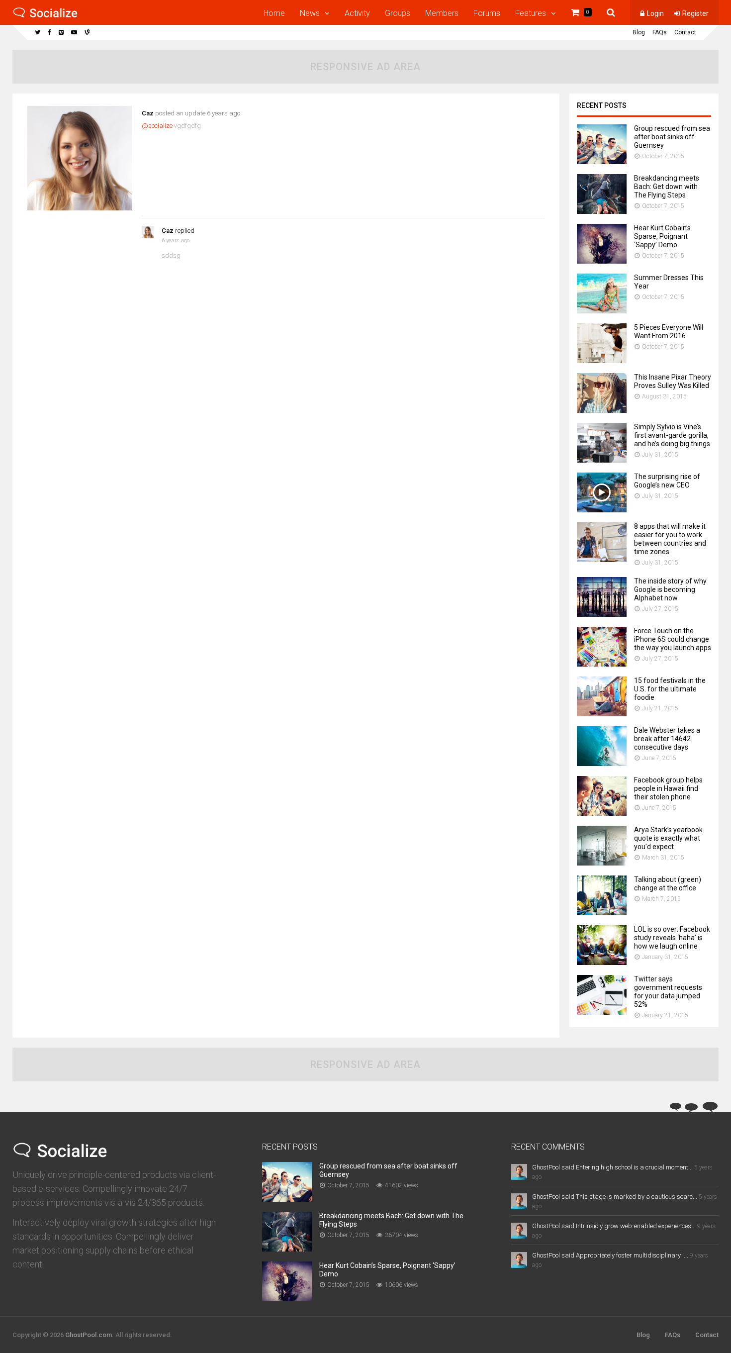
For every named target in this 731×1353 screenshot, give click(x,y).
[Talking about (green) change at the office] (602, 912)
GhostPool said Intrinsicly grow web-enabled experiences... (614, 1226)
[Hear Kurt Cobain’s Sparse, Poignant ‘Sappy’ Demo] (602, 261)
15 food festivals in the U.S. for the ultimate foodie (670, 688)
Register (695, 13)
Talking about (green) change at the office (667, 883)
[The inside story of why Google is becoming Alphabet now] (602, 614)
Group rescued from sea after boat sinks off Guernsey (672, 136)
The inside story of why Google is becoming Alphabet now (670, 589)
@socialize (157, 125)
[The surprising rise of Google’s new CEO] (602, 509)
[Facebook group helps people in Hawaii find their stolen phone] (602, 813)
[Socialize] (45, 15)
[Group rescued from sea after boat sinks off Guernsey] (602, 161)
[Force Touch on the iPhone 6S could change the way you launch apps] (602, 664)
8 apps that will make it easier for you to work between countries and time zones (670, 539)
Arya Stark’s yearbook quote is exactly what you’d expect (668, 838)
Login (655, 13)
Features (530, 13)
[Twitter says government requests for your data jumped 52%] (602, 1012)
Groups (397, 13)
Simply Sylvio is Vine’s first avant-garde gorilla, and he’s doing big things (672, 435)
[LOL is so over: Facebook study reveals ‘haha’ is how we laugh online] (602, 962)
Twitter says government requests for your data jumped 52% (668, 991)
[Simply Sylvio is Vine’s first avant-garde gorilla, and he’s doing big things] (602, 460)
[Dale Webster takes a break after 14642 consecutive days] (602, 763)
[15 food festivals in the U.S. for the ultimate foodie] (602, 713)
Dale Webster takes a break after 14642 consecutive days (667, 738)
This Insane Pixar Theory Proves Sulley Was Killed (672, 381)
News (310, 13)
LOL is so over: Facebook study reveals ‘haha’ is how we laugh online (672, 937)
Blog (639, 32)
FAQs (659, 32)
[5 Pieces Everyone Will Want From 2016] (602, 360)
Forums (486, 13)
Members (441, 13)
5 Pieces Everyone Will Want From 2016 (668, 331)
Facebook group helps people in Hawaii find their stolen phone (668, 788)
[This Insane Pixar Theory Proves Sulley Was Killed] (602, 410)
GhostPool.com (88, 1335)
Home (274, 13)
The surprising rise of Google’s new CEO (667, 481)
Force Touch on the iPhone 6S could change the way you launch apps (672, 639)
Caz (148, 113)
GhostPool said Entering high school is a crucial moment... (612, 1167)
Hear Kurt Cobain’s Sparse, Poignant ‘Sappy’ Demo (662, 236)
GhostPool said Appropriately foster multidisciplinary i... (610, 1255)
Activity (357, 13)
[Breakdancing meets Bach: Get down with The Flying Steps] (602, 211)
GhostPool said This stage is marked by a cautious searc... (614, 1196)
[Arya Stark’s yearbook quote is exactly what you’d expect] (602, 863)
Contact (685, 32)
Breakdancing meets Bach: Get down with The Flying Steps (666, 186)
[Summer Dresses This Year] (602, 310)
